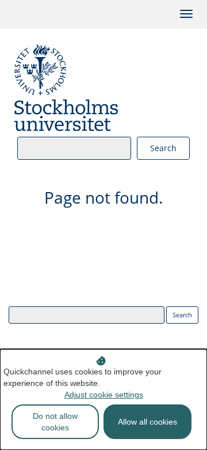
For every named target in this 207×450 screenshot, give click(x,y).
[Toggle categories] (186, 14)
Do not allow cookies (55, 421)
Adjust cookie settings (103, 394)
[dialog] (103, 399)
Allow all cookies (147, 421)
